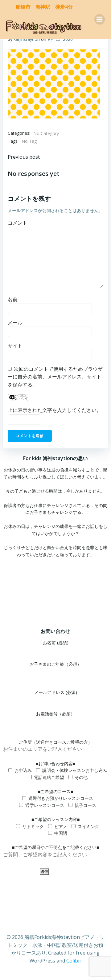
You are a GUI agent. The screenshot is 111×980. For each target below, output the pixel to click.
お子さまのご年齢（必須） (55, 664)
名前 (13, 299)
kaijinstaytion (27, 39)
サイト (15, 345)
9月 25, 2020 (60, 39)
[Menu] (99, 19)
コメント (17, 222)
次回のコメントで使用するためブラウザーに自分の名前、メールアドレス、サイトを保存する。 (55, 377)
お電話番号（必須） (55, 714)
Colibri (73, 960)
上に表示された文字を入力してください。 (54, 410)
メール (15, 322)
